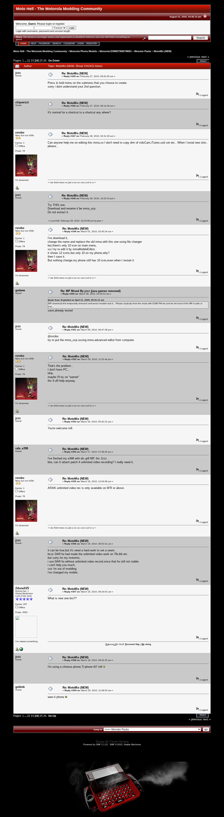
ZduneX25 (22, 588)
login (49, 23)
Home (23, 43)
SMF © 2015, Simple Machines (125, 744)
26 (44, 60)
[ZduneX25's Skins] (21, 650)
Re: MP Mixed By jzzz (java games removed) (91, 291)
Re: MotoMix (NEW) (75, 73)
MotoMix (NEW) (163, 51)
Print (203, 61)
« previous (193, 56)
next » (205, 56)
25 (41, 60)
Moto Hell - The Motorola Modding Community (40, 51)
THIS (56, 205)
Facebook (44, 43)
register (60, 23)
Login (80, 43)
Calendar (69, 43)
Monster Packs (142, 51)
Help (33, 43)
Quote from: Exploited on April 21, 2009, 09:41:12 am (76, 300)
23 (32, 60)
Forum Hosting (119, 741)
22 (28, 60)
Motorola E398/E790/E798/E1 (116, 51)
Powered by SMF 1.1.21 (95, 744)
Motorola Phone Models (83, 51)
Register (91, 43)
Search (56, 43)
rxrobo (19, 132)
